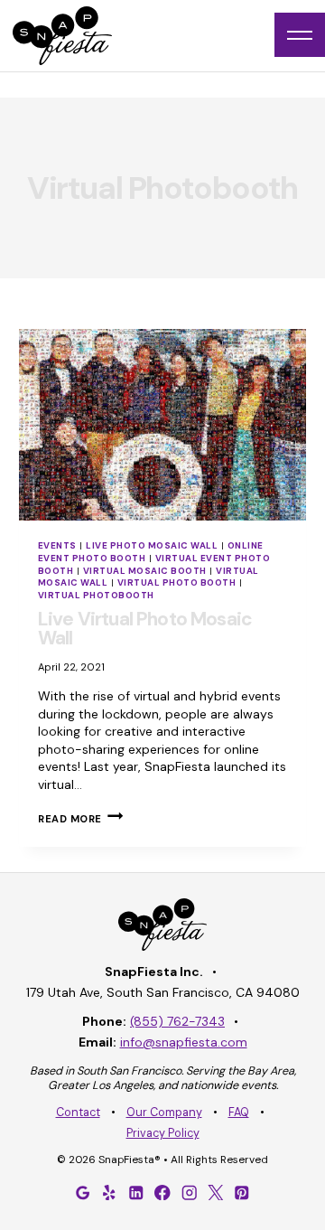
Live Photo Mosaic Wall (152, 545)
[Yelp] (109, 1192)
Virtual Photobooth (96, 595)
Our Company (164, 1112)
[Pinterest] (242, 1192)
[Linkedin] (136, 1192)
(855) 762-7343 (177, 1021)
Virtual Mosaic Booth (145, 571)
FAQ (238, 1112)
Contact (78, 1112)
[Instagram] (188, 1192)
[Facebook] (162, 1192)
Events (57, 545)
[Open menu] (299, 35)
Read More (80, 818)
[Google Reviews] (83, 1192)
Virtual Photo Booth (176, 582)
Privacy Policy (163, 1133)
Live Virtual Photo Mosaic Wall (145, 628)
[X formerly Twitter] (215, 1192)
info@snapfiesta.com (183, 1042)
